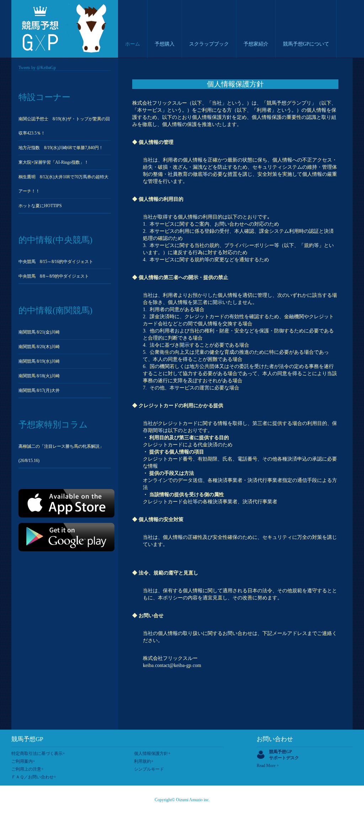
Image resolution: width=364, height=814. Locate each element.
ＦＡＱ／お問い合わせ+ (33, 776)
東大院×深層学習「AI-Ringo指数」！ (53, 162)
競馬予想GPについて (306, 44)
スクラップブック (209, 44)
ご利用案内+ (23, 761)
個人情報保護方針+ (152, 753)
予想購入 (165, 44)
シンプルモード (149, 769)
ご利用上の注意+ (27, 769)
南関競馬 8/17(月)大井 (39, 390)
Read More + (268, 765)
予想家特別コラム (53, 424)
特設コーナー (44, 97)
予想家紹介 (255, 44)
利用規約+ (144, 761)
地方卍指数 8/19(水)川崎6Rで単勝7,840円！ (60, 147)
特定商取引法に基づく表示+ (38, 753)
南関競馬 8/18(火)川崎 (39, 375)
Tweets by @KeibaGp (37, 67)
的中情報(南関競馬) (55, 310)
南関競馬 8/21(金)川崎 (39, 332)
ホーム (132, 44)
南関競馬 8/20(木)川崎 (39, 346)
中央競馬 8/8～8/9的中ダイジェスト (53, 276)
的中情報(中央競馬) (55, 240)
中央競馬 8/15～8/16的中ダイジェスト (55, 261)
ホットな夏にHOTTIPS (40, 205)
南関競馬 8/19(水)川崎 (39, 361)
